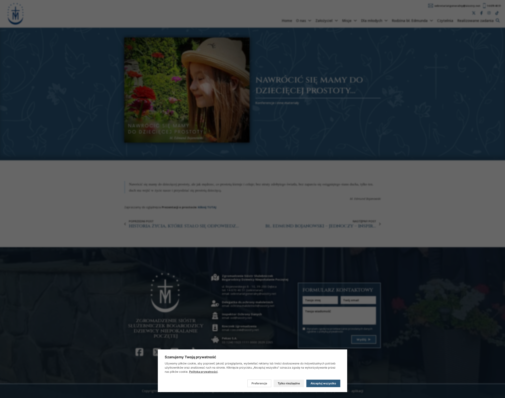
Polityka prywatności (203, 371)
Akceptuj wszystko (323, 383)
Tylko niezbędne (289, 383)
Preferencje (259, 383)
